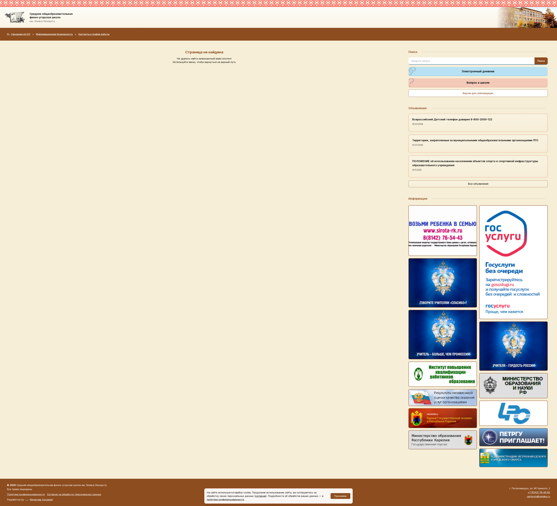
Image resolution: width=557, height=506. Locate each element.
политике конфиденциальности (225, 499)
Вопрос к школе (478, 82)
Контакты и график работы (94, 34)
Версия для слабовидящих (478, 93)
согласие (260, 496)
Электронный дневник (478, 71)
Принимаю (340, 496)
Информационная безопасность (54, 34)
